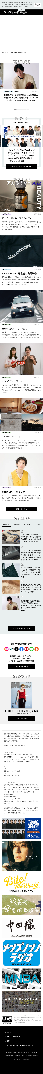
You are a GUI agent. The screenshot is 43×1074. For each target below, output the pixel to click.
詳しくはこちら (37, 4)
